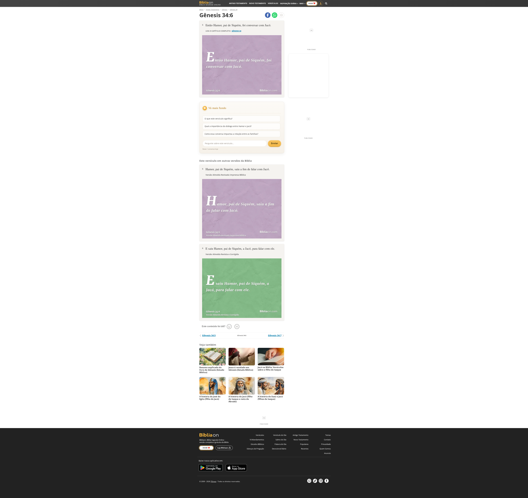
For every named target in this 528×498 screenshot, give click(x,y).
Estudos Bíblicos (257, 444)
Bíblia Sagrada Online (210, 5)
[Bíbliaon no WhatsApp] (309, 481)
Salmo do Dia (281, 439)
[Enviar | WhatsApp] (274, 15)
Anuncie (327, 453)
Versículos (273, 3)
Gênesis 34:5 (209, 335)
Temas (328, 435)
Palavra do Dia (280, 444)
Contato (327, 439)
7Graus (213, 481)
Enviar (274, 143)
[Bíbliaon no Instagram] (321, 481)
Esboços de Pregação (255, 448)
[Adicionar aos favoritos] (281, 15)
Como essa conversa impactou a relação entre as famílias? (231, 134)
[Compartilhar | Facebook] (267, 15)
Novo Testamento (257, 3)
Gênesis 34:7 (274, 335)
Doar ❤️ (206, 448)
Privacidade (326, 444)
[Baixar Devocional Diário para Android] (210, 468)
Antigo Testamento (238, 3)
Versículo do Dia (279, 435)
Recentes (304, 448)
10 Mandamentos (257, 439)
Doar (311, 3)
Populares (304, 444)
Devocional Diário (279, 448)
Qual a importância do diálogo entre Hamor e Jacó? (228, 126)
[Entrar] (320, 3)
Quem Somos (325, 448)
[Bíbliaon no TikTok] (315, 481)
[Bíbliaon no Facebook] (326, 481)
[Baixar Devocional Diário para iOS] (236, 468)
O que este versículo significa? (218, 118)
